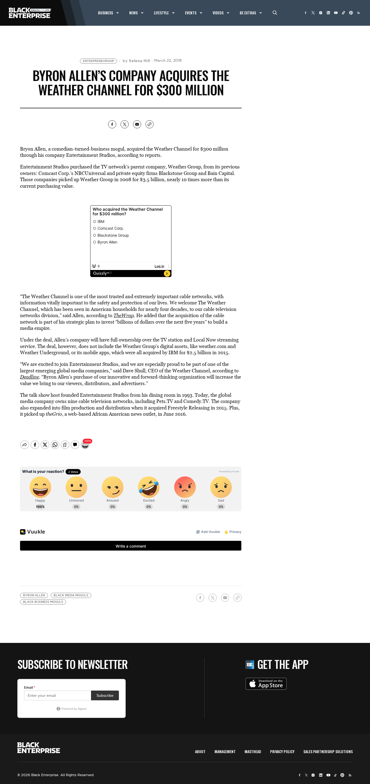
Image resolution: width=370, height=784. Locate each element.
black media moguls (71, 595)
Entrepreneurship (98, 61)
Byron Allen (34, 595)
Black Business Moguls (43, 602)
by (136, 60)
